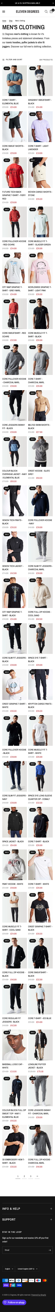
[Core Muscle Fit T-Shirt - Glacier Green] (40, 222)
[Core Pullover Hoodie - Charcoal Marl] (14, 359)
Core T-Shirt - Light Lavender (38, 147)
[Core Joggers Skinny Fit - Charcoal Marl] (40, 1091)
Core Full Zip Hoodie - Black (13, 974)
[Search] (46, 11)
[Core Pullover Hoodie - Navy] (40, 500)
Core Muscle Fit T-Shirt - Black (37, 334)
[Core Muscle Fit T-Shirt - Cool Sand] (14, 907)
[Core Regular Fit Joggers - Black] (14, 999)
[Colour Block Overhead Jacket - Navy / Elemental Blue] (14, 451)
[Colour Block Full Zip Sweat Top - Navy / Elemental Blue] (14, 1091)
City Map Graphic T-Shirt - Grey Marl (12, 288)
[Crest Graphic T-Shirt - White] (14, 684)
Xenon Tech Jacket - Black (12, 567)
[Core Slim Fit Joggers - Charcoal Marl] (40, 546)
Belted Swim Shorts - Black (39, 426)
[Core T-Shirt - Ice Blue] (40, 999)
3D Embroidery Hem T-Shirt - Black (13, 1161)
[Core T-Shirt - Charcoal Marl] (40, 359)
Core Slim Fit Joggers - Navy (14, 797)
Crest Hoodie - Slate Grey (39, 472)
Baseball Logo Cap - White (12, 1066)
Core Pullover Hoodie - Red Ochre (14, 243)
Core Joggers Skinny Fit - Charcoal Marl (39, 1112)
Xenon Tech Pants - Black (12, 522)
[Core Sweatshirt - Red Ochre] (14, 313)
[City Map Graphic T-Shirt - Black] (14, 592)
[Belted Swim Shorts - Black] (40, 405)
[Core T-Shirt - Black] (40, 822)
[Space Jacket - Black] (14, 822)
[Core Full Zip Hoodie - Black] (14, 953)
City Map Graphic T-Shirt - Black (12, 613)
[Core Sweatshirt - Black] (40, 953)
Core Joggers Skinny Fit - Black (13, 426)
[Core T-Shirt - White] (40, 864)
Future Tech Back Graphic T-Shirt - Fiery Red (14, 195)
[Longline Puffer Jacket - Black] (40, 1045)
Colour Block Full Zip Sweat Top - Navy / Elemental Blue (14, 1114)
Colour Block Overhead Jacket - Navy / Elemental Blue (14, 474)
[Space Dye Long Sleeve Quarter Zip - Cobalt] (40, 776)
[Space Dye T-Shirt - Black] (40, 638)
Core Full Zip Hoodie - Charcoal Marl (39, 1161)
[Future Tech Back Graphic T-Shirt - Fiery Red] (14, 172)
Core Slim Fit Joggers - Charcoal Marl (40, 567)
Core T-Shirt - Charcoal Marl (36, 380)
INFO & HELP (11, 1209)
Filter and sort (14, 59)
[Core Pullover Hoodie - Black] (14, 730)
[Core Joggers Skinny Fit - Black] (14, 405)
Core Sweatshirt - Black (37, 974)
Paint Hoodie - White (12, 884)
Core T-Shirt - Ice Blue (39, 1018)
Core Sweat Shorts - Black (13, 147)
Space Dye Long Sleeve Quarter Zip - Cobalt (40, 797)
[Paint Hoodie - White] (14, 864)
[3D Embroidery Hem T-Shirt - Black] (14, 1140)
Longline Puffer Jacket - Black (37, 1066)
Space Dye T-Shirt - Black (37, 659)
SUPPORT (9, 1219)
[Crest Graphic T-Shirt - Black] (40, 907)
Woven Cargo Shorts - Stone (40, 193)
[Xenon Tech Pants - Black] (14, 500)
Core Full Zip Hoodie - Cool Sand (39, 613)
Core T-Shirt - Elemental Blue (10, 101)
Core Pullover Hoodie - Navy (40, 522)
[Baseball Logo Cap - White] (14, 1045)
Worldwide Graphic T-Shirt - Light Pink (39, 288)
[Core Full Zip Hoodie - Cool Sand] (40, 592)
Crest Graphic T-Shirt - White (14, 705)
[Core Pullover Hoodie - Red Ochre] (14, 222)
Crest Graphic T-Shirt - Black (40, 928)
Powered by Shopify (38, 1295)
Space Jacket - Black (13, 841)
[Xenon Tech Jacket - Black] (14, 546)
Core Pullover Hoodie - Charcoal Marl (14, 380)
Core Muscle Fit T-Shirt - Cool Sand (12, 928)
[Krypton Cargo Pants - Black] (40, 684)
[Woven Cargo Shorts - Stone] (40, 172)
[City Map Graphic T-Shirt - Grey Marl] (14, 268)
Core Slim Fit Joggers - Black (14, 659)
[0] (51, 11)
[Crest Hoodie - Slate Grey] (40, 451)
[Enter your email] (50, 1250)
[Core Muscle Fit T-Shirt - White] (40, 730)
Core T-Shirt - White (38, 884)
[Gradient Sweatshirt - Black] (40, 80)
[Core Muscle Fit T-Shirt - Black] (40, 313)
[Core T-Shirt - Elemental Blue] (14, 80)
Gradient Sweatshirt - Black (40, 101)
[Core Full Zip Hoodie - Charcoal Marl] (40, 1140)
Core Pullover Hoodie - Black (14, 751)
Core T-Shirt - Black (38, 841)
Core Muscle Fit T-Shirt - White (37, 751)
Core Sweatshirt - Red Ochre (14, 334)
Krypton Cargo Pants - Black (40, 705)
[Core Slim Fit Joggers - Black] (14, 638)
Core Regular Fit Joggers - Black (11, 1020)
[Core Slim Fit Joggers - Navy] (14, 776)
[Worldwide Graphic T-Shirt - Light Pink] (40, 268)
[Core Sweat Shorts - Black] (14, 126)
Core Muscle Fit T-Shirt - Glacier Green (39, 243)
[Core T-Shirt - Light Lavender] (40, 126)
